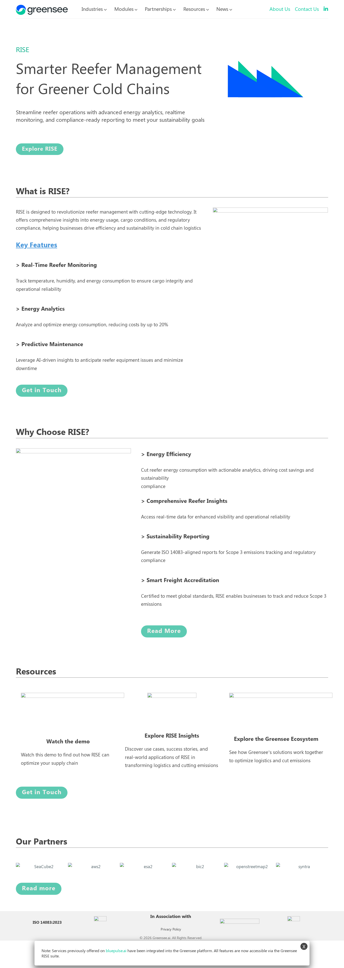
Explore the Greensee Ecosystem (276, 739)
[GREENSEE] (42, 9)
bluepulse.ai (116, 950)
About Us (279, 8)
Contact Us (307, 8)
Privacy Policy (171, 929)
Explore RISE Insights (172, 736)
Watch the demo (68, 741)
